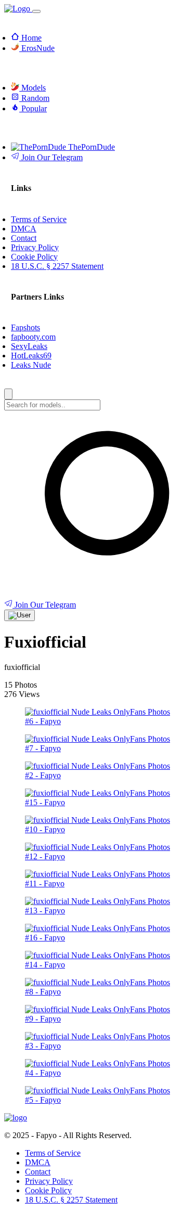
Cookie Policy (48, 1190)
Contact (37, 1171)
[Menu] (36, 11)
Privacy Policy (49, 1181)
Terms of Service (53, 1153)
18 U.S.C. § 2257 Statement (71, 1199)
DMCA (37, 1162)
